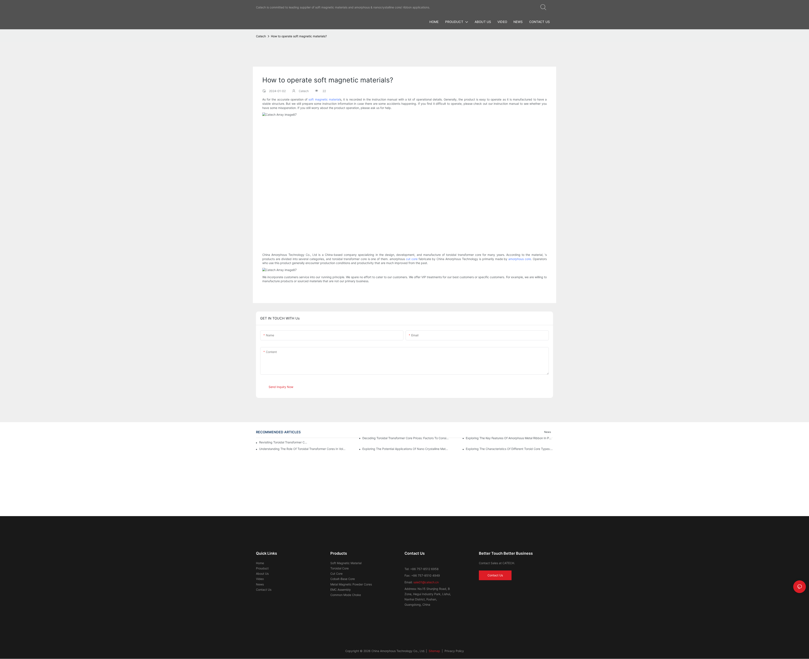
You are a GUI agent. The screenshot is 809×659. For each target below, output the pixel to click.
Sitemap (434, 651)
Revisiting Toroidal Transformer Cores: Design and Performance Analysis (283, 442)
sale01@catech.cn (426, 582)
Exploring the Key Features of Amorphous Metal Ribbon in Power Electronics (509, 438)
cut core (412, 258)
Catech (261, 36)
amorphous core (519, 258)
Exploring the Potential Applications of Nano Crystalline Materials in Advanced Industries (406, 449)
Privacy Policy (454, 651)
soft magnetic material (324, 99)
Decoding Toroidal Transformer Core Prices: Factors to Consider (406, 438)
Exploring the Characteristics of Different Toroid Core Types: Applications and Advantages (509, 449)
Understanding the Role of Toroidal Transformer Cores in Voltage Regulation (302, 449)
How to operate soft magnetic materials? (299, 36)
